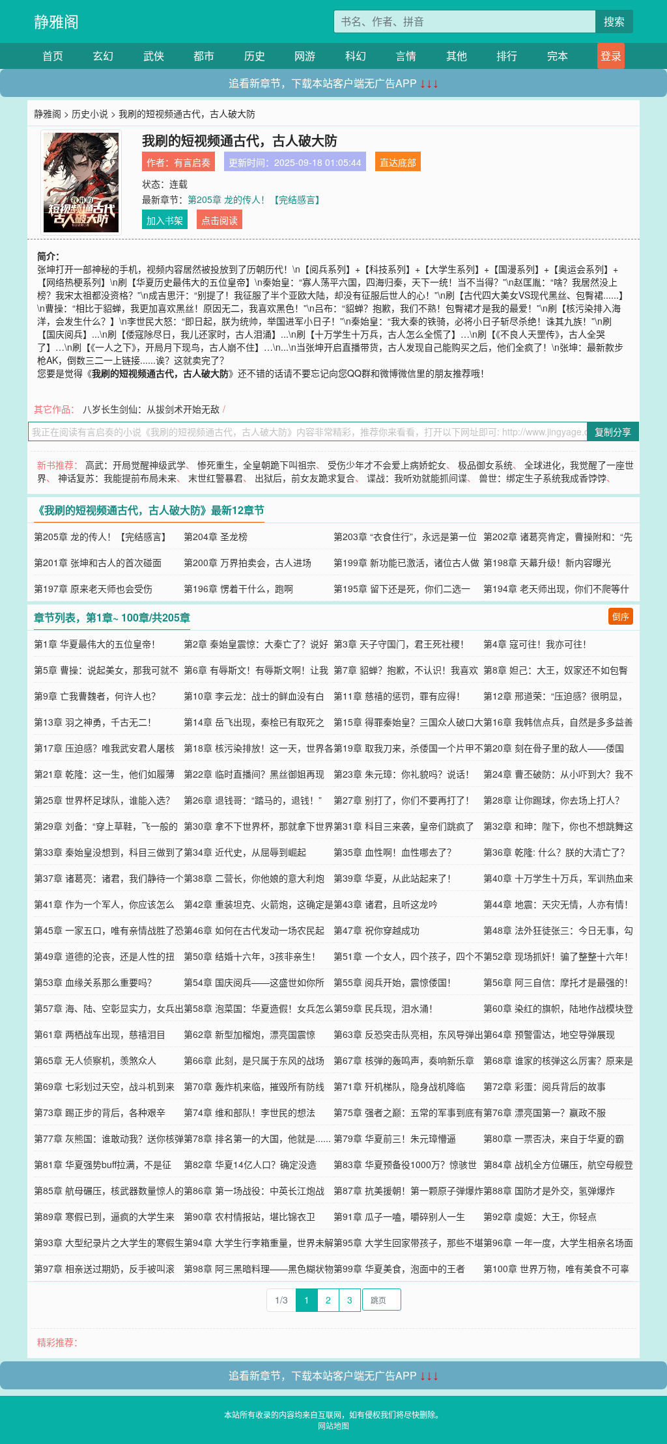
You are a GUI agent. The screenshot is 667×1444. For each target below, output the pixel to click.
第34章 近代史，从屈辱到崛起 (245, 851)
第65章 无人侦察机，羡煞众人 (95, 1060)
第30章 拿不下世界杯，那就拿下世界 (259, 825)
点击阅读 (219, 219)
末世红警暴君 (215, 477)
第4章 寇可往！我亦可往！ (537, 643)
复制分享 (613, 431)
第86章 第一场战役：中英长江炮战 (254, 1190)
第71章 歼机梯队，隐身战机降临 (399, 1086)
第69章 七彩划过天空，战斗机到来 (104, 1086)
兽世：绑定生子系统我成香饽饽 (542, 477)
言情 (405, 55)
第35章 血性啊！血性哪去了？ (395, 851)
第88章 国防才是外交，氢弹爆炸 (549, 1190)
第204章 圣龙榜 (216, 536)
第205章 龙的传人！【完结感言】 (256, 199)
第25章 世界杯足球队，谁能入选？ (104, 799)
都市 (203, 55)
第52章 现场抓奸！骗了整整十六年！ (558, 955)
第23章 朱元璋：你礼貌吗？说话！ (404, 773)
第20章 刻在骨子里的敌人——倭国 (553, 747)
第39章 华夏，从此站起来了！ (395, 877)
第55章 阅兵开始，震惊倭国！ (395, 981)
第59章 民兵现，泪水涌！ (386, 1008)
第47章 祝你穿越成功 (376, 929)
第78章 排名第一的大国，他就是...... (257, 1138)
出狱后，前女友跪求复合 (305, 477)
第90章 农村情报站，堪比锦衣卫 (249, 1216)
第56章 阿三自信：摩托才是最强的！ (558, 981)
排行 (506, 55)
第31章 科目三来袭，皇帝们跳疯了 (404, 825)
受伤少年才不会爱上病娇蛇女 (387, 464)
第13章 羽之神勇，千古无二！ (95, 721)
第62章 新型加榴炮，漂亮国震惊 (249, 1034)
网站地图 (333, 1425)
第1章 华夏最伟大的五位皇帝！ (97, 643)
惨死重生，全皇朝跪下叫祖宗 (256, 464)
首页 (52, 55)
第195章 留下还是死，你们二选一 (402, 588)
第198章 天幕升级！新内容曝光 (547, 562)
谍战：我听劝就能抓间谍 (417, 477)
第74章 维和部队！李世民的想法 (249, 1112)
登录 (611, 55)
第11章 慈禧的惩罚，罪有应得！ (399, 695)
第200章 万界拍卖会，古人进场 (247, 562)
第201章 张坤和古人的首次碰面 (98, 562)
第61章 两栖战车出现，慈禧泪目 (99, 1034)
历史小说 (90, 113)
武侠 (153, 55)
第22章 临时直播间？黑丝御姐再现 (254, 773)
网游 (304, 55)
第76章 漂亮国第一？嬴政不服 (544, 1112)
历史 (254, 55)
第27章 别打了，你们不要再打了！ (404, 799)
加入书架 (165, 219)
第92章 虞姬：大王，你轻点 (540, 1216)
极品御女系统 (485, 464)
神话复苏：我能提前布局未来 (117, 477)
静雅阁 (56, 21)
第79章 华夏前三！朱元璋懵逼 (395, 1138)
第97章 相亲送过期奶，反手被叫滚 (104, 1268)
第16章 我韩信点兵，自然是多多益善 (558, 721)
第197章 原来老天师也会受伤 (93, 588)
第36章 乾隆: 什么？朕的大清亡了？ (556, 851)
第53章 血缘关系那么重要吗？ (95, 981)
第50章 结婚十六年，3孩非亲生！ (252, 955)
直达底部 (398, 162)
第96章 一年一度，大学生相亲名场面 (558, 1242)
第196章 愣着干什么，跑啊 (238, 588)
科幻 (355, 55)
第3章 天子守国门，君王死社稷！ (401, 643)
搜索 (614, 21)
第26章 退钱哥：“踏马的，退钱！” (253, 799)
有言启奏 (192, 162)
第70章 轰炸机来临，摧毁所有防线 (254, 1086)
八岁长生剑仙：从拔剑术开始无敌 (151, 408)
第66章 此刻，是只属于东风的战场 (254, 1060)
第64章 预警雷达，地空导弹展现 (549, 1034)
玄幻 (102, 55)
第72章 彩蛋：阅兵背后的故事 (544, 1086)
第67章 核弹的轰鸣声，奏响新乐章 (404, 1060)
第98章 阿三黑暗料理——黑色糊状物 (259, 1268)
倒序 (620, 616)
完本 (557, 55)
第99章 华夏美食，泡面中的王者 (399, 1268)
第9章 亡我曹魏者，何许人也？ (97, 695)
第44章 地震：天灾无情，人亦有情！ (558, 903)
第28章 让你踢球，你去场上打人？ (553, 799)
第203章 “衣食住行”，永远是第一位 (405, 536)
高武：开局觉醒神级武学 (135, 464)
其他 (456, 55)
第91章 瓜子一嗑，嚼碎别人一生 (399, 1216)
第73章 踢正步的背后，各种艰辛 (99, 1112)
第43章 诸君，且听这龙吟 (386, 903)
